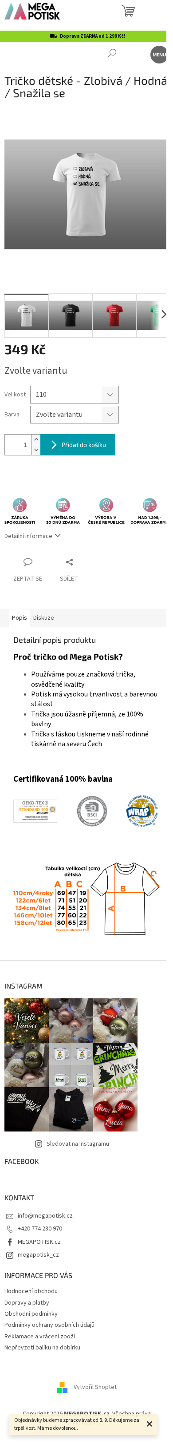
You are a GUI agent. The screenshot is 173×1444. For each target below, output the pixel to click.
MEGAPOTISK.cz (39, 1242)
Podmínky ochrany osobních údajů (49, 1325)
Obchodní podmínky (31, 1313)
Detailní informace (28, 536)
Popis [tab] (19, 617)
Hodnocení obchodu (31, 1291)
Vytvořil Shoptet (95, 1387)
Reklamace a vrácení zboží (39, 1336)
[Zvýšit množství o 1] (35, 440)
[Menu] (159, 54)
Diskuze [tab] (43, 617)
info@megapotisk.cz (45, 1215)
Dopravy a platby (26, 1302)
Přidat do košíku (84, 444)
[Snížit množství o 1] (35, 450)
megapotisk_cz (38, 1254)
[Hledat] (112, 54)
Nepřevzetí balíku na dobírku (42, 1347)
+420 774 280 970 (40, 1228)
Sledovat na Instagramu (78, 1143)
